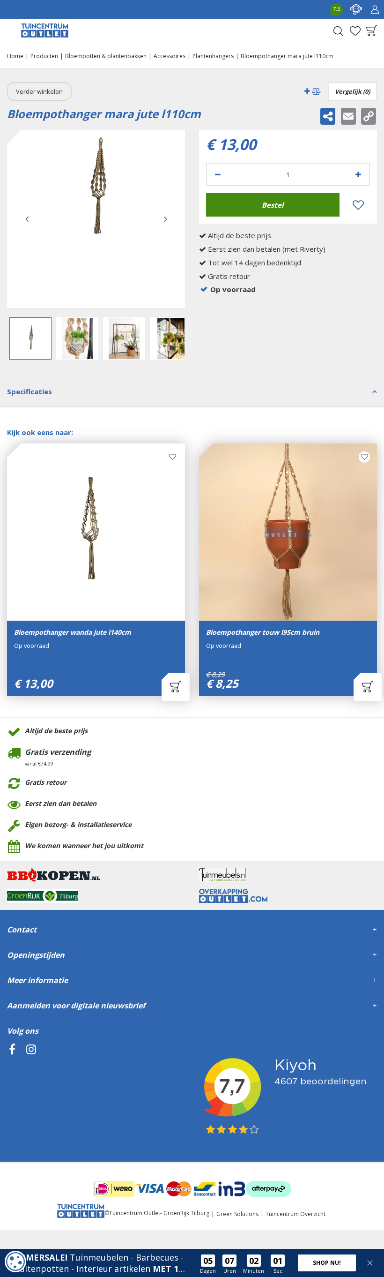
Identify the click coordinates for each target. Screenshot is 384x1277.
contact (355, 9)
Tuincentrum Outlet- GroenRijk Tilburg (159, 1213)
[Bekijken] (371, 30)
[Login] (374, 9)
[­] (12, 1092)
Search (338, 30)
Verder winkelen (39, 91)
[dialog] (15, 1261)
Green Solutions (237, 1214)
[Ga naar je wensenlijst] (354, 30)
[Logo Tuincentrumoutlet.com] (44, 30)
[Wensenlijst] (354, 30)
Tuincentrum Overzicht (295, 1214)
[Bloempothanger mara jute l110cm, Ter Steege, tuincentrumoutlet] (96, 219)
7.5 (336, 8)
